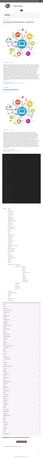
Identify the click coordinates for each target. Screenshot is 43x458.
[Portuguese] (21, 437)
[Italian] (17, 437)
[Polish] (20, 437)
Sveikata (5, 368)
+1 (8, 62)
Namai (5, 355)
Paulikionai (24, 278)
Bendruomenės (6, 400)
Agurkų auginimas (6, 347)
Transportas (5, 428)
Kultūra (5, 340)
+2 (9, 62)
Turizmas (5, 405)
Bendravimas (6, 383)
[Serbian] (23, 437)
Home (4, 19)
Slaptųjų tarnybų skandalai (12, 292)
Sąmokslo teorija (6, 150)
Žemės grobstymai (11, 211)
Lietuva (9, 233)
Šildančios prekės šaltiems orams (9, 159)
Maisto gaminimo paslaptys (8, 366)
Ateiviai (5, 149)
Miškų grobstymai (11, 248)
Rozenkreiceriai (25, 281)
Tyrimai (5, 418)
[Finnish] (13, 437)
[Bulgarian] (3, 437)
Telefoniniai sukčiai (11, 228)
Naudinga (5, 353)
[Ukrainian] (29, 437)
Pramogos (5, 332)
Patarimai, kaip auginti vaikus (8, 345)
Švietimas (5, 398)
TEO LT (9, 208)
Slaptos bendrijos (18, 266)
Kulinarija (5, 385)
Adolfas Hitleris (17, 283)
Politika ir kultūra (6, 409)
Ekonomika (5, 413)
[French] (14, 437)
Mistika (5, 330)
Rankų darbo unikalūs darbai (8, 179)
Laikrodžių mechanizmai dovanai (8, 188)
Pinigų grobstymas (11, 219)
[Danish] (9, 437)
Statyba (5, 407)
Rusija (9, 253)
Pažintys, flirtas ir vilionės (7, 310)
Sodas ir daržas (6, 308)
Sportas (5, 349)
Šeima (4, 306)
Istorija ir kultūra (6, 396)
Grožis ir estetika (6, 394)
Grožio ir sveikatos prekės (7, 161)
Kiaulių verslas (10, 237)
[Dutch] (10, 437)
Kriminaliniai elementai (11, 257)
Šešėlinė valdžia (17, 287)
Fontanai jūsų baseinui (7, 184)
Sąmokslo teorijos (12, 149)
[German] (16, 437)
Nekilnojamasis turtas (7, 415)
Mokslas (5, 375)
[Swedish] (28, 437)
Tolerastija (9, 294)
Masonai (24, 266)
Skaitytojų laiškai (6, 433)
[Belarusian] (2, 437)
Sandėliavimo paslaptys (7, 381)
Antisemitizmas (10, 213)
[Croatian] (7, 437)
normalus (12, 62)
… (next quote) (38, 450)
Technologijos (6, 321)
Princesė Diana (17, 286)
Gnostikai (24, 270)
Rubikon (9, 295)
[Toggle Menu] (40, 1)
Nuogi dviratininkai (11, 251)
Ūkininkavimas (6, 424)
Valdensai (24, 275)
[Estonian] (12, 437)
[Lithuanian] (19, 437)
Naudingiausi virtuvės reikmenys (8, 175)
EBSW (9, 231)
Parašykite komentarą (7, 151)
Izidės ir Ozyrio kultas (26, 272)
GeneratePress (26, 456)
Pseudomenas (10, 300)
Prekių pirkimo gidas (7, 319)
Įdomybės (9, 225)
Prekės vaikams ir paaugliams (7, 170)
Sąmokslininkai (14, 150)
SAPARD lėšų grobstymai (12, 220)
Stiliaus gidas (6, 338)
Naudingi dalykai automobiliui (7, 193)
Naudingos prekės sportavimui (8, 195)
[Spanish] (26, 437)
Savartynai (9, 242)
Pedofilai (9, 260)
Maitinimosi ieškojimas (7, 336)
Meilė (4, 304)
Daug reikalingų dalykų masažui (7, 177)
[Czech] (8, 437)
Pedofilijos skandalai (11, 234)
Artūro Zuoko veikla (11, 298)
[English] (11, 437)
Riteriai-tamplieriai (25, 280)
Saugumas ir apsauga (7, 334)
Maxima (9, 259)
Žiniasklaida (5, 323)
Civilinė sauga (6, 422)
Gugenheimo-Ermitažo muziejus (13, 245)
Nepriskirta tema (6, 411)
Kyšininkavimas (10, 236)
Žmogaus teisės (6, 377)
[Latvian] (18, 437)
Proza (4, 360)
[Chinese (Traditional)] (6, 437)
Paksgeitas (10, 239)
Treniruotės (5, 362)
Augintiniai (5, 364)
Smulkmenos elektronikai (6, 197)
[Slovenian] (25, 437)
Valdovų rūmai (10, 256)
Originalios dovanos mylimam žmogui (8, 202)
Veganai (5, 379)
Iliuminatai (24, 267)
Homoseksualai (10, 254)
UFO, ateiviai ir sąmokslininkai (10, 89)
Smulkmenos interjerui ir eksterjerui (9, 186)
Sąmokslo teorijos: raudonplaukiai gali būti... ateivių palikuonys (18, 22)
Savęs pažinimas (6, 403)
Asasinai (24, 269)
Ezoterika (5, 426)
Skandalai (8, 149)
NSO (16, 289)
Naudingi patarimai (6, 315)
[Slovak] (24, 437)
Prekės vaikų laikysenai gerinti (8, 166)
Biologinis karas (17, 264)
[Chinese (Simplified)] (5, 437)
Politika (5, 420)
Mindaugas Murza (11, 217)
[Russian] (22, 437)
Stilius (4, 392)
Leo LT (9, 297)
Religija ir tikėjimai (6, 390)
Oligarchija (9, 262)
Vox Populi (9, 216)
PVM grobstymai (10, 214)
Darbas (5, 351)
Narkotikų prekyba (11, 240)
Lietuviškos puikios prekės (7, 168)
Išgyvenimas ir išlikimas (7, 325)
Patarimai (5, 317)
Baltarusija (9, 222)
